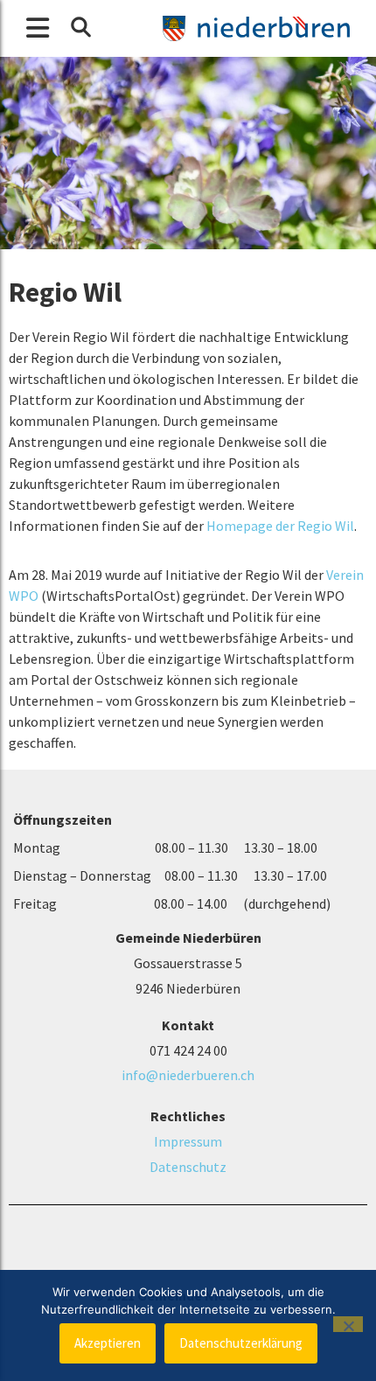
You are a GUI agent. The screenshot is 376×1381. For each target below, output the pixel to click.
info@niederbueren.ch (188, 1075)
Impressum (188, 1141)
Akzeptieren (107, 1343)
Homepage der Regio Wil (280, 525)
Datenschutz (188, 1166)
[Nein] (348, 1324)
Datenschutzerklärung (241, 1343)
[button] (80, 27)
